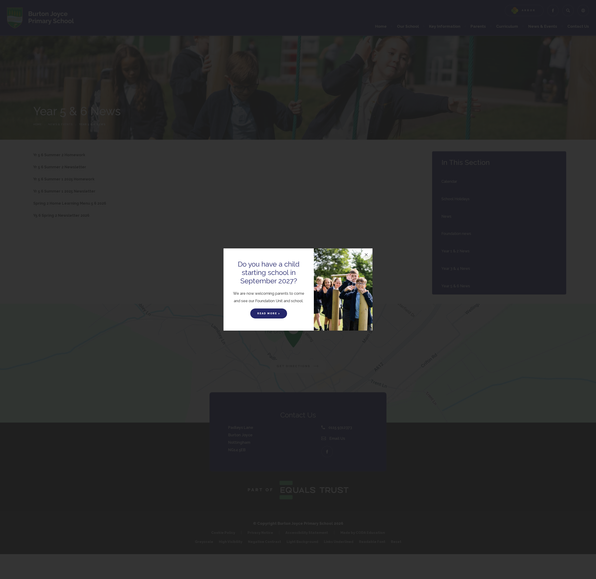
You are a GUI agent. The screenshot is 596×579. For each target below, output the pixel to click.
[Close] (366, 255)
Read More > (268, 313)
